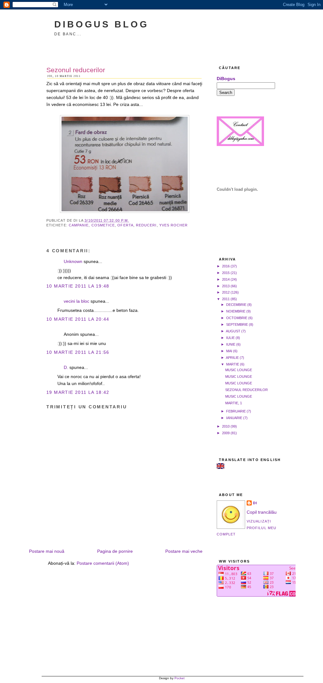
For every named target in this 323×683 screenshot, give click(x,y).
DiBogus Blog (101, 24)
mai (229, 351)
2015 (226, 273)
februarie (236, 411)
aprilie (232, 357)
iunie (230, 344)
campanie (79, 225)
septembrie (237, 324)
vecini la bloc (76, 301)
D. (66, 367)
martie (232, 364)
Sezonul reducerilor (75, 69)
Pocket (179, 678)
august (233, 331)
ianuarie (234, 418)
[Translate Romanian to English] (220, 467)
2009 (226, 433)
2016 (226, 266)
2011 (226, 299)
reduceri (146, 225)
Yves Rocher (173, 225)
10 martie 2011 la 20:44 (77, 319)
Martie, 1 (233, 403)
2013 (226, 286)
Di (255, 503)
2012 (226, 292)
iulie (230, 338)
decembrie (236, 304)
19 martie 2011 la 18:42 (77, 392)
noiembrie (235, 311)
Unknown (73, 261)
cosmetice (103, 225)
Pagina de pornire (115, 551)
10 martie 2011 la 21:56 (77, 352)
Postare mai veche (184, 551)
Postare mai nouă (46, 551)
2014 (226, 279)
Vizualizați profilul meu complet (246, 527)
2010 (226, 426)
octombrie (236, 318)
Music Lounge (238, 370)
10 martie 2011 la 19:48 (77, 286)
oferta (125, 225)
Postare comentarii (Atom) (103, 563)
